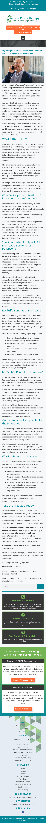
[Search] (40, 586)
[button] (23, 38)
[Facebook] (23, 812)
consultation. (7, 548)
